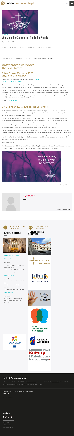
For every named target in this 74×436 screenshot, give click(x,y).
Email (8, 417)
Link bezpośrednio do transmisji (12, 81)
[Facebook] (3, 53)
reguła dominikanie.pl (8, 427)
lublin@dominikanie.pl (32, 382)
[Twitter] (6, 53)
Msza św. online (8, 258)
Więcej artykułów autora (63, 209)
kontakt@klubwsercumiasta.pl (36, 384)
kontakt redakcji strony (8, 420)
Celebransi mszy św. (9, 275)
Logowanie (67, 3)
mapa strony (6, 422)
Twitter (6, 417)
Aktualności (5, 35)
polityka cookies (7, 424)
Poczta (64, 3)
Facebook (3, 417)
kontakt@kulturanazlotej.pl (11, 384)
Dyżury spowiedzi (8, 292)
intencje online (55, 382)
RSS (11, 417)
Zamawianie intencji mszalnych (12, 255)
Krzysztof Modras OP (8, 42)
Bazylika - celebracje (12, 233)
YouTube (36, 79)
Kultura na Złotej (12, 100)
